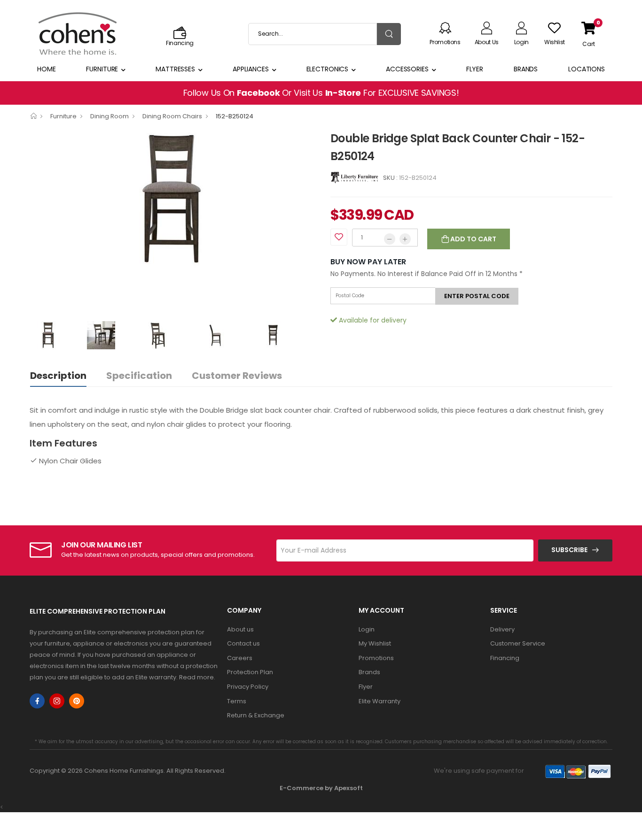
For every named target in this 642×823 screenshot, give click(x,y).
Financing (504, 658)
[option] (173, 199)
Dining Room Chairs (172, 116)
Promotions (376, 658)
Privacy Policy (247, 686)
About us (240, 629)
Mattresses (175, 69)
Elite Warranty (379, 701)
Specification (139, 375)
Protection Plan (250, 672)
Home (46, 69)
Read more (196, 677)
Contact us (243, 643)
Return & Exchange (255, 715)
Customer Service (517, 643)
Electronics (327, 69)
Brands (526, 69)
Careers (239, 658)
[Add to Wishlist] (338, 237)
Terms (236, 701)
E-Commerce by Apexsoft (321, 788)
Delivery (502, 629)
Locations (586, 69)
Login (367, 629)
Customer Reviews (237, 375)
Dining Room (109, 116)
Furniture (102, 69)
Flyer (474, 69)
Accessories (407, 69)
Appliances (251, 69)
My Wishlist (375, 643)
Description (58, 375)
